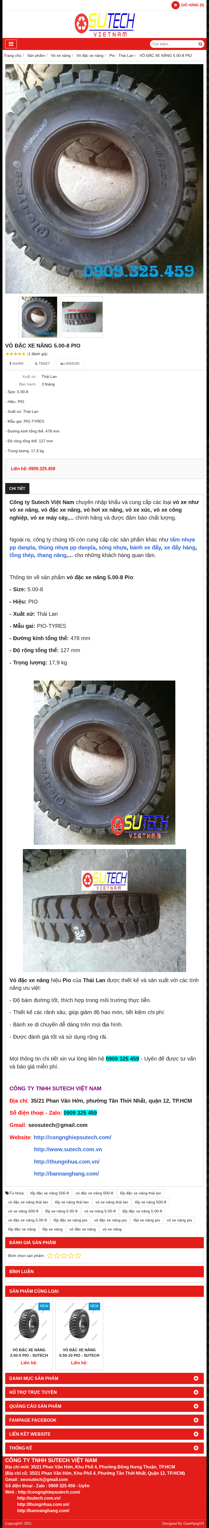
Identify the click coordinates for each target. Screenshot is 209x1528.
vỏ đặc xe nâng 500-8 (94, 1193)
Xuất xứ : (30, 376)
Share (17, 364)
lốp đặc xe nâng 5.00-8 (142, 1211)
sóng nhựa (113, 547)
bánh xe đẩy (145, 547)
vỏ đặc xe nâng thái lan (28, 1202)
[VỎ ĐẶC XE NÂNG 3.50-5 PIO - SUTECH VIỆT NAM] (29, 1323)
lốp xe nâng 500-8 (150, 1202)
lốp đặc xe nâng (22, 1229)
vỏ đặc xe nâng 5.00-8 (27, 1220)
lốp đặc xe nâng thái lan (140, 1193)
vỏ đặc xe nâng (82, 1229)
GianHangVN (193, 1524)
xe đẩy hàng (179, 547)
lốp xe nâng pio (147, 1220)
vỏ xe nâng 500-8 (23, 1211)
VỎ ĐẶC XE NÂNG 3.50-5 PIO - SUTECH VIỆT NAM (29, 1355)
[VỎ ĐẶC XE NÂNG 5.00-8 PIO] (104, 178)
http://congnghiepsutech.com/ (73, 1137)
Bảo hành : (28, 384)
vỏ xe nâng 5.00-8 (100, 1211)
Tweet (44, 364)
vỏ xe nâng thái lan (112, 1202)
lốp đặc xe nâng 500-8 (49, 1193)
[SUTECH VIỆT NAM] (104, 36)
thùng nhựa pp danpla (67, 547)
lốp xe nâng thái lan (72, 1202)
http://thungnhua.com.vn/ (67, 1162)
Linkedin (71, 364)
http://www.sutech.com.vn (68, 1149)
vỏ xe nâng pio (179, 1220)
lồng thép (22, 555)
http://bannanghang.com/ (66, 1174)
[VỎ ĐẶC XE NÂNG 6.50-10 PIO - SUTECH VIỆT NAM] (79, 1323)
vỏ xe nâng (112, 1229)
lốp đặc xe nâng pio (70, 1220)
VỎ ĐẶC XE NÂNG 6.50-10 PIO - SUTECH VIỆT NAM (79, 1355)
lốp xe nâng (52, 1229)
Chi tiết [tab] (17, 488)
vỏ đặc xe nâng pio (110, 1220)
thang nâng (51, 555)
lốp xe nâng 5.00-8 (61, 1211)
